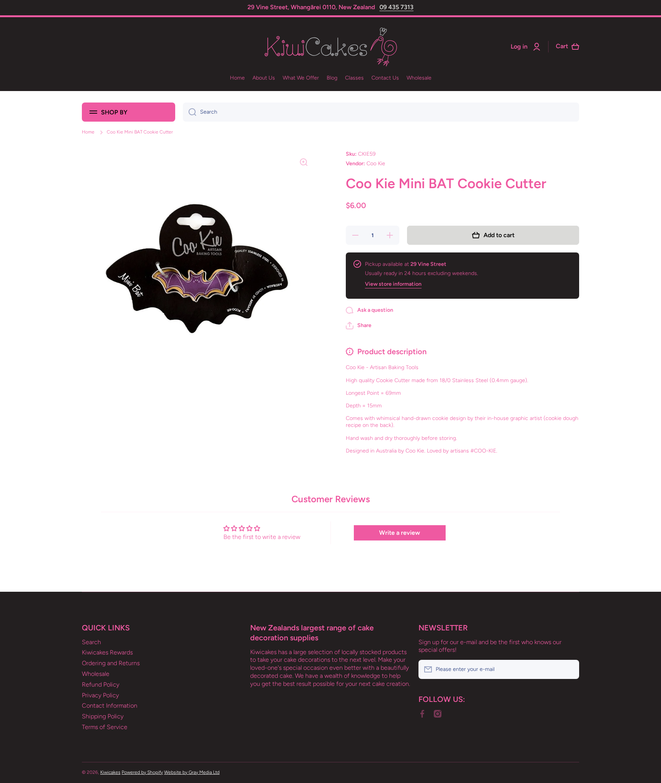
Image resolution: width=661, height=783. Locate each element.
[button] (358, 325)
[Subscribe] (569, 669)
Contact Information (109, 705)
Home (88, 132)
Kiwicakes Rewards (107, 652)
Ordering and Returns (111, 663)
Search (91, 642)
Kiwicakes (110, 772)
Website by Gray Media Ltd (192, 772)
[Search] (189, 112)
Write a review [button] (399, 532)
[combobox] (381, 112)
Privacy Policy (100, 695)
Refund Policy (100, 684)
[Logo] (330, 47)
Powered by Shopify (142, 772)
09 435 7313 (396, 7)
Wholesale (95, 673)
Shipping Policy (103, 716)
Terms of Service (104, 727)
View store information (393, 284)
